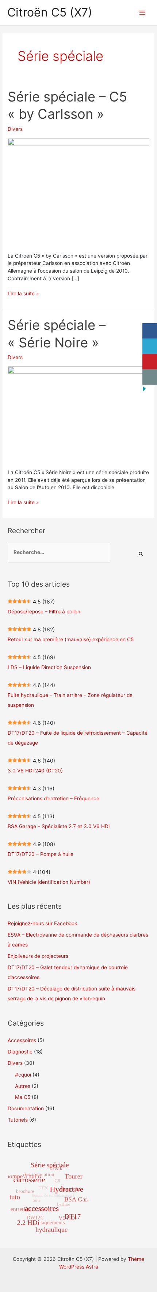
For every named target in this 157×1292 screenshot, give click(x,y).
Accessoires (22, 1040)
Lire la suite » (23, 294)
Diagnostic (20, 1052)
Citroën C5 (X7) (49, 12)
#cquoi (23, 1075)
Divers (15, 129)
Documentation (26, 1108)
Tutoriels (18, 1120)
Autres (22, 1086)
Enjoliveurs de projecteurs (38, 956)
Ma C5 (22, 1097)
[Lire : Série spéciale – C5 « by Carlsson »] (78, 191)
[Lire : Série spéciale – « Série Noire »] (78, 413)
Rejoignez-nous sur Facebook (42, 923)
